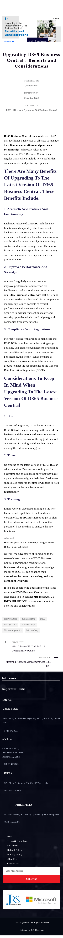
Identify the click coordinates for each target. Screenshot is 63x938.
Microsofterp (32, 630)
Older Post (29, 646)
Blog (9, 836)
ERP (8, 110)
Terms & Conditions (17, 841)
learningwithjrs (28, 624)
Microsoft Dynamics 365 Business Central (35, 110)
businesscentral (28, 619)
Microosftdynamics (12, 630)
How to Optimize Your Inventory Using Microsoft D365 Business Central (29, 544)
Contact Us (13, 863)
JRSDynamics (10, 624)
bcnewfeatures (10, 619)
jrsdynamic (31, 85)
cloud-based (43, 136)
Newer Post (28, 662)
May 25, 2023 (31, 98)
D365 (42, 619)
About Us (12, 859)
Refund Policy (14, 850)
